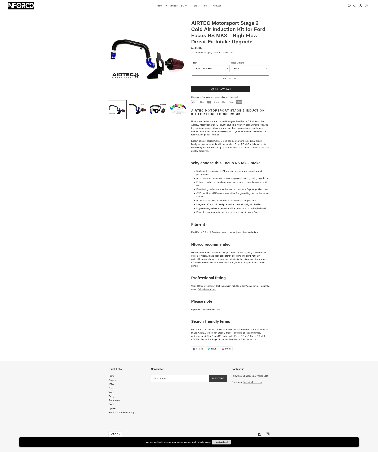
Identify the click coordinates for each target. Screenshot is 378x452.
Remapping (114, 400)
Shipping (208, 52)
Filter (194, 62)
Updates (113, 408)
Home (111, 376)
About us (113, 380)
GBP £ (114, 434)
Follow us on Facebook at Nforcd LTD (250, 376)
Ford (111, 388)
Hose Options (237, 62)
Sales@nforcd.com (207, 289)
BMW (111, 384)
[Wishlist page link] (349, 5)
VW (110, 392)
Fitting (111, 396)
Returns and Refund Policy (121, 412)
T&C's (112, 404)
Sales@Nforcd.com (252, 382)
